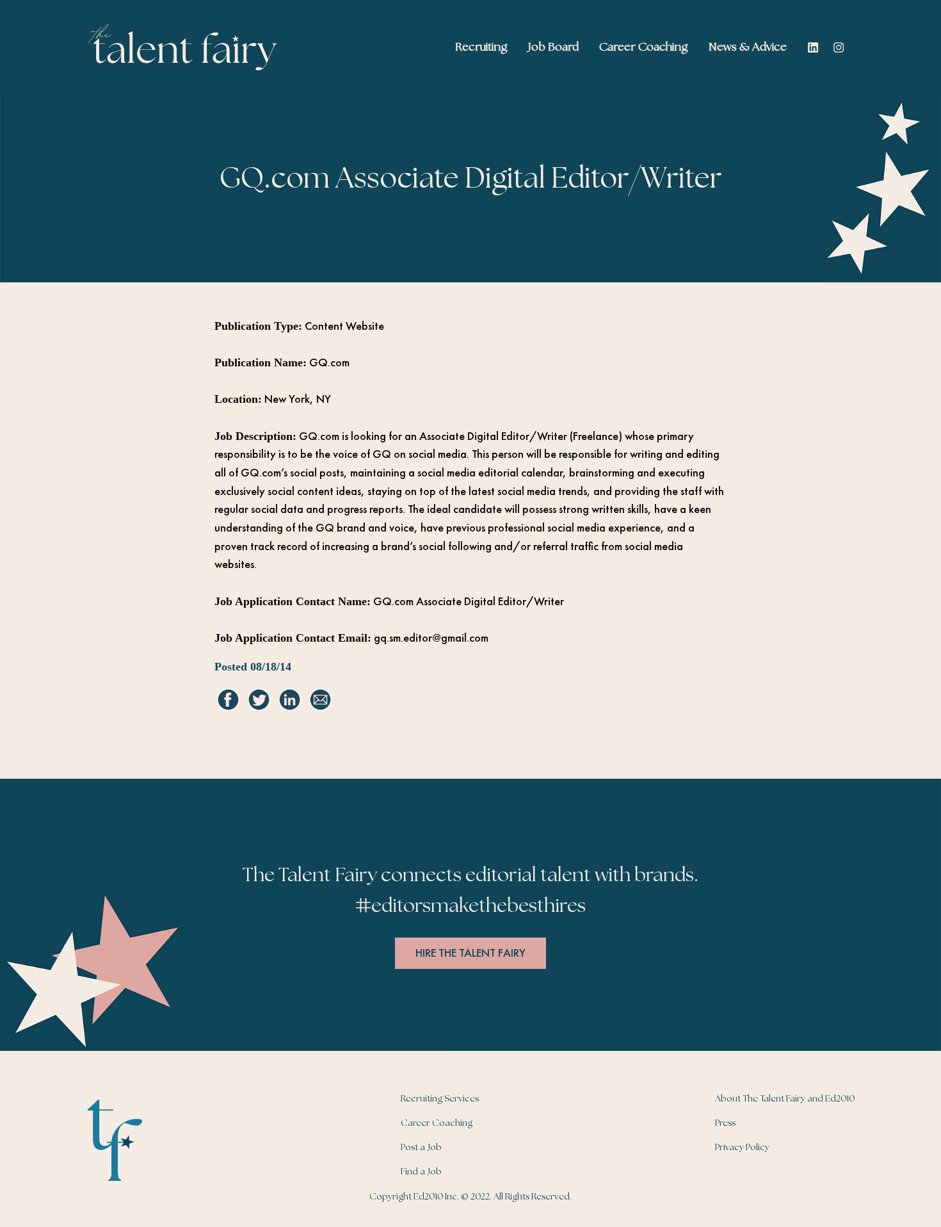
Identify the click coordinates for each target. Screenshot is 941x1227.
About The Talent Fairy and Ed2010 (785, 1098)
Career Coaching (436, 1123)
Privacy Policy (742, 1147)
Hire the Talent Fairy (470, 952)
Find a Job (421, 1171)
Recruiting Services (440, 1098)
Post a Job (421, 1147)
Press (725, 1123)
